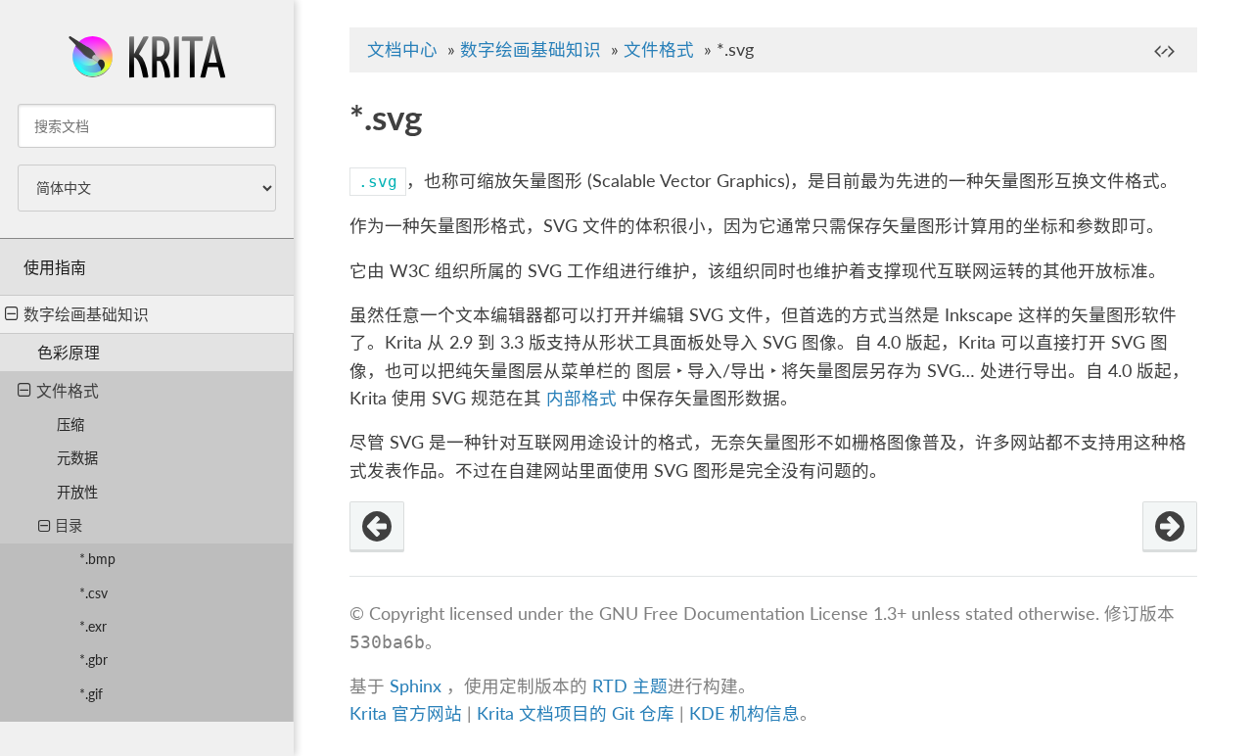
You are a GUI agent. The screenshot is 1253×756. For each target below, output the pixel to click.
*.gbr (93, 659)
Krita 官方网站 (405, 713)
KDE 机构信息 (744, 713)
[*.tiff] (1169, 526)
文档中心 (402, 49)
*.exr (93, 626)
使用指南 (54, 267)
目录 (68, 525)
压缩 (70, 424)
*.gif (91, 693)
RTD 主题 (630, 686)
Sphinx (415, 686)
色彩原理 (68, 352)
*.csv (93, 593)
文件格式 (67, 390)
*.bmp (97, 558)
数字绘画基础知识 (86, 314)
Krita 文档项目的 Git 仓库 (578, 713)
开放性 (77, 492)
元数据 (77, 457)
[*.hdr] (376, 526)
